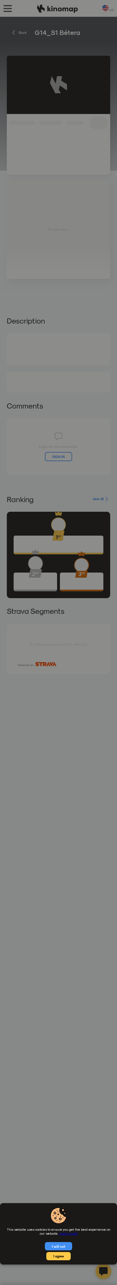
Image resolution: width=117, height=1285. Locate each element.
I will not (58, 1246)
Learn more (68, 1233)
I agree (58, 1256)
